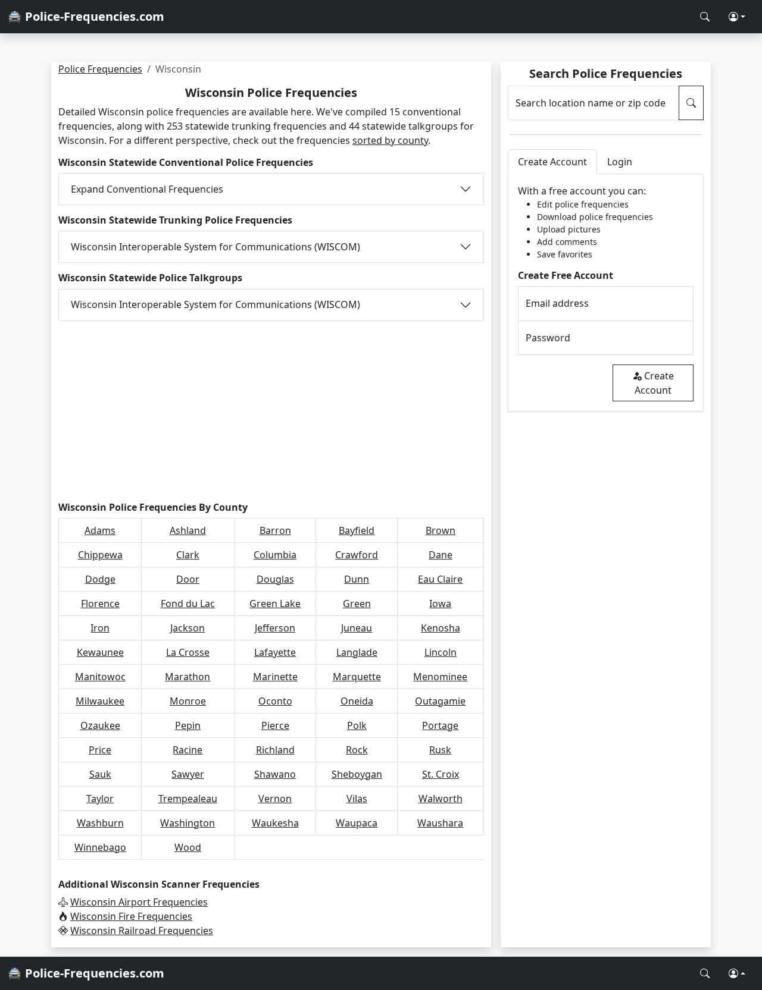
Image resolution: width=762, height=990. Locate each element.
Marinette (275, 676)
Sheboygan (357, 774)
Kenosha (440, 627)
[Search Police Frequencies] (705, 17)
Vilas (356, 798)
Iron (100, 627)
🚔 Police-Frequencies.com (85, 16)
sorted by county (390, 140)
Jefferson (275, 627)
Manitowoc (100, 676)
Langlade (356, 652)
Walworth (441, 798)
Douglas (275, 579)
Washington (187, 822)
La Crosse (188, 652)
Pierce (275, 725)
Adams (100, 530)
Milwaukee (100, 701)
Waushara (440, 822)
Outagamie (440, 701)
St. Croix (440, 774)
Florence (100, 603)
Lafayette (275, 652)
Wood (187, 847)
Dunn (356, 579)
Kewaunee (100, 652)
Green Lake (275, 603)
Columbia (275, 554)
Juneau (356, 627)
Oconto (275, 701)
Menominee (440, 676)
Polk (357, 725)
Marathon (187, 676)
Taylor (100, 798)
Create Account (654, 383)
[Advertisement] (271, 409)
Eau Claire (440, 579)
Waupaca (356, 822)
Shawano (275, 774)
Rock (357, 749)
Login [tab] (619, 161)
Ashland (188, 530)
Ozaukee (100, 725)
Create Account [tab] (552, 161)
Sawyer (187, 774)
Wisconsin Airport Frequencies (139, 902)
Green (357, 603)
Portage (440, 725)
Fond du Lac (188, 603)
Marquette (357, 676)
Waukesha (275, 822)
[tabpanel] (606, 292)
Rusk (440, 749)
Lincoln (440, 652)
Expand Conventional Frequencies (147, 189)
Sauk (100, 774)
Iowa (440, 603)
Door (187, 579)
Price (100, 749)
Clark (187, 554)
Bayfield (356, 530)
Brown (440, 530)
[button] (737, 17)
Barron (275, 530)
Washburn (100, 822)
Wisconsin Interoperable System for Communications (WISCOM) (215, 246)
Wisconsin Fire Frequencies (131, 916)
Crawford (356, 554)
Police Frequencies (100, 69)
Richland (275, 749)
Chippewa (100, 554)
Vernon (275, 798)
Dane (440, 554)
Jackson (187, 627)
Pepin (188, 725)
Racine (187, 749)
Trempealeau (187, 798)
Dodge (100, 579)
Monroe (188, 701)
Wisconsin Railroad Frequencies (141, 930)
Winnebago (100, 847)
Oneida (357, 701)
